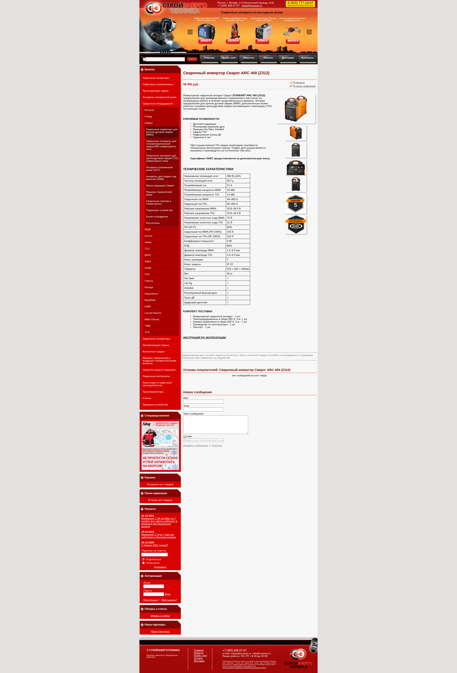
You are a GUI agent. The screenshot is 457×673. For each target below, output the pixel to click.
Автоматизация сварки (156, 345)
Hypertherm (151, 293)
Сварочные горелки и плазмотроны (158, 202)
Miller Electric (152, 319)
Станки (147, 398)
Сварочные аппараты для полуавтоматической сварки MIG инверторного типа (161, 145)
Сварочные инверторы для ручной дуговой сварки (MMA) (162, 132)
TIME (148, 326)
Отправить (160, 567)
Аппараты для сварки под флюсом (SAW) (161, 177)
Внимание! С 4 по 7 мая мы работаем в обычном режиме (158, 536)
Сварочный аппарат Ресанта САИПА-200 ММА (263, 19)
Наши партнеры (160, 631)
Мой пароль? (169, 600)
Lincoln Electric (153, 313)
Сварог (149, 123)
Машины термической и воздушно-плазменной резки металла (159, 361)
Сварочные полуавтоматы (158, 84)
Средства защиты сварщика (159, 369)
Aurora (148, 236)
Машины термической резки (159, 193)
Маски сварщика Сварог (160, 185)
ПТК (147, 274)
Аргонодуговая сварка (156, 90)
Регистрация (150, 600)
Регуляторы (153, 223)
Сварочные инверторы (156, 78)
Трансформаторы (153, 391)
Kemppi (149, 287)
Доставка (288, 57)
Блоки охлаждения (157, 216)
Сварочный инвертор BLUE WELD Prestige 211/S (206, 19)
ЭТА (147, 332)
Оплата (268, 57)
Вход (167, 594)
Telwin (148, 242)
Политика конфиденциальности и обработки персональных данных (244, 668)
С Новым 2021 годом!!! (154, 545)
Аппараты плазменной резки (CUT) (159, 168)
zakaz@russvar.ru (252, 5)
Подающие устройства (159, 210)
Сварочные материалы (156, 376)
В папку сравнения (304, 86)
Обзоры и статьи (160, 615)
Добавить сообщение (195, 445)
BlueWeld (150, 300)
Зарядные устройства (155, 404)
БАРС (148, 255)
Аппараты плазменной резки (159, 97)
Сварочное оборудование (158, 103)
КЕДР (148, 229)
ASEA (148, 261)
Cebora (149, 281)
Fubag (148, 116)
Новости (248, 57)
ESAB (148, 268)
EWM (148, 306)
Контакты (307, 57)
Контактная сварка (153, 351)
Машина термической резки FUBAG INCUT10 (292, 19)
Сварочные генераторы (156, 338)
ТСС (147, 248)
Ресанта (149, 110)
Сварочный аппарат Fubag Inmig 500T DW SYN (235, 19)
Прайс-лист (229, 57)
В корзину (299, 82)
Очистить (217, 445)
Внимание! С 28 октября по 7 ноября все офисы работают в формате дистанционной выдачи (159, 522)
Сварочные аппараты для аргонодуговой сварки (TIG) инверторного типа (162, 158)
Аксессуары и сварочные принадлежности (157, 384)
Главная (209, 57)
